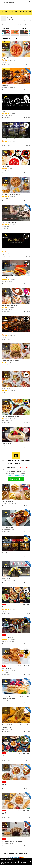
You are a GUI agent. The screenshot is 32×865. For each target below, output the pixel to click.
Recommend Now (16, 479)
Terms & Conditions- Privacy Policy (19, 854)
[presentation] (2, 33)
